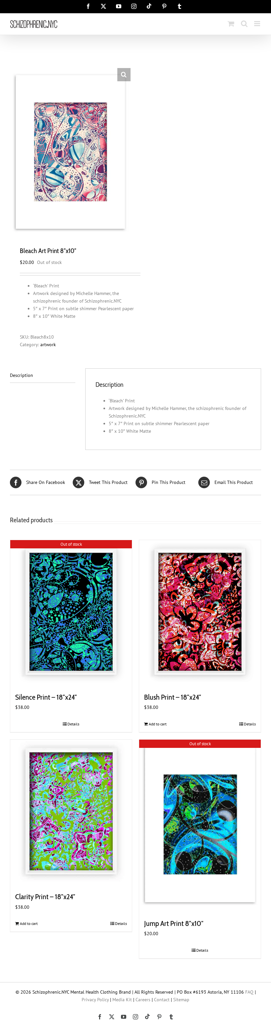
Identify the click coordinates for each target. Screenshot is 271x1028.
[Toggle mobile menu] (257, 23)
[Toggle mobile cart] (231, 23)
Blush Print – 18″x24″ (172, 697)
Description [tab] (21, 375)
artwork (48, 345)
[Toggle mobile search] (244, 23)
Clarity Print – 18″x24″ (45, 896)
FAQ (249, 992)
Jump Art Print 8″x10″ (174, 923)
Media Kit (122, 1000)
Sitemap (181, 1000)
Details (73, 723)
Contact (162, 1000)
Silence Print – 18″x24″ (46, 697)
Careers (143, 1000)
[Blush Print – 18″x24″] (200, 611)
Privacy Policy (95, 1000)
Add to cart (158, 723)
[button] (124, 74)
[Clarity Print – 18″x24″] (71, 811)
